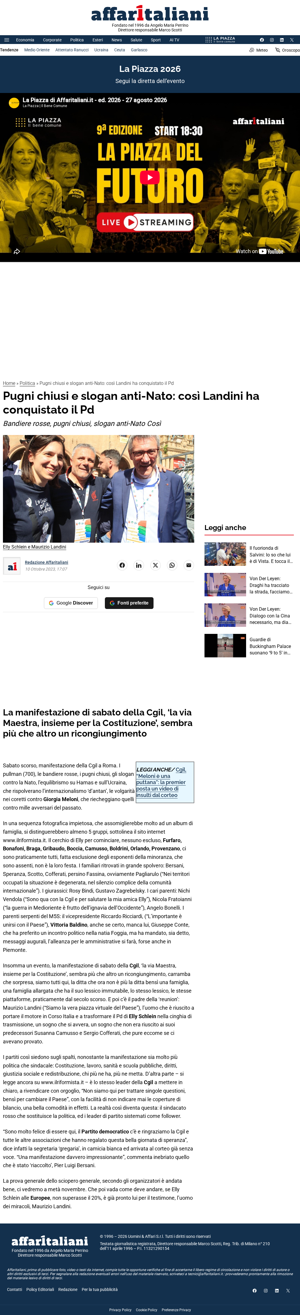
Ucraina (101, 50)
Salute (136, 40)
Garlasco (139, 50)
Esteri (98, 40)
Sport (156, 40)
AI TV (174, 40)
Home (9, 383)
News (117, 40)
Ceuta (119, 50)
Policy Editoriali (40, 1289)
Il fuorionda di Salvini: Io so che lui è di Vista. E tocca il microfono (270, 555)
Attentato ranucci (71, 50)
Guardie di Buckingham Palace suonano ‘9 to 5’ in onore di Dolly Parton (271, 646)
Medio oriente (37, 50)
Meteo (262, 50)
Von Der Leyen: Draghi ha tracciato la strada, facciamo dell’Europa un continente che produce (269, 585)
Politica (77, 40)
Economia (25, 40)
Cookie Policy (146, 1310)
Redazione (67, 1289)
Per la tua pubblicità (100, 1289)
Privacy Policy (120, 1310)
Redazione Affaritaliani (46, 562)
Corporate (52, 40)
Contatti (14, 1289)
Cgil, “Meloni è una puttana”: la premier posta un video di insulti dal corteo (161, 782)
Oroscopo (291, 50)
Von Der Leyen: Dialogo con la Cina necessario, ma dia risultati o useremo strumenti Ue (270, 616)
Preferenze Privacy (176, 1310)
